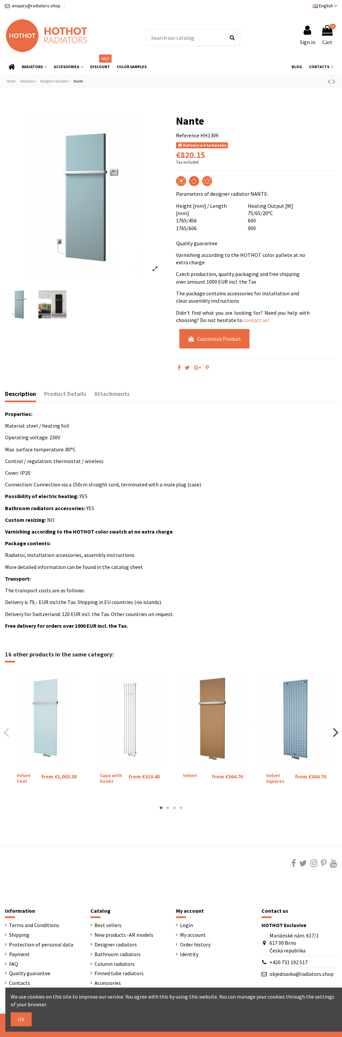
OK (21, 1019)
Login (186, 925)
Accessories (108, 983)
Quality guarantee (29, 973)
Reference (187, 135)
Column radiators (115, 963)
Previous (6, 732)
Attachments (112, 394)
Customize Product (219, 338)
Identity (189, 954)
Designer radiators (116, 944)
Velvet (190, 775)
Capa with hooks (111, 778)
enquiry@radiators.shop (36, 6)
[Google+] (197, 367)
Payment (19, 954)
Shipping (19, 934)
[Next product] (333, 81)
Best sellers (108, 925)
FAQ (13, 963)
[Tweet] (187, 367)
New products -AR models (124, 934)
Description (20, 394)
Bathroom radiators (118, 954)
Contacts (19, 983)
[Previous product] (330, 81)
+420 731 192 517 (289, 962)
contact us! (256, 320)
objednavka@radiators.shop (302, 974)
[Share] (179, 367)
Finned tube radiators (119, 973)
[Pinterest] (207, 367)
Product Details (65, 394)
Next (335, 732)
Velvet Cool (24, 778)
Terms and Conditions (34, 925)
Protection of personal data (41, 944)
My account (193, 934)
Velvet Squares (275, 778)
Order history (195, 944)
